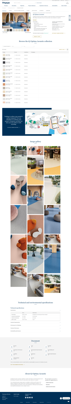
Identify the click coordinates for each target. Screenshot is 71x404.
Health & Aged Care (49, 382)
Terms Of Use (28, 402)
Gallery (28, 10)
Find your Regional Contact (55, 0)
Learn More (48, 10)
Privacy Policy (35, 402)
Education (48, 384)
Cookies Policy (42, 402)
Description (4, 10)
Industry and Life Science (50, 386)
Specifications (34, 10)
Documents (41, 10)
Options (10, 10)
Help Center (4, 399)
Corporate (21, 402)
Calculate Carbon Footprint (19, 10)
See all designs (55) (28, 32)
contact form (62, 0)
